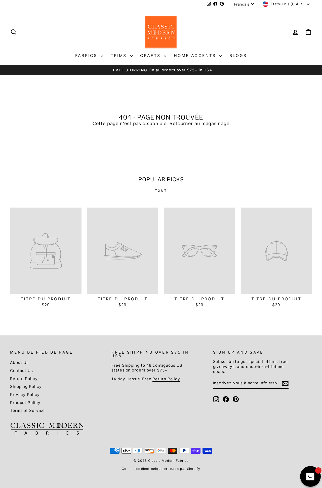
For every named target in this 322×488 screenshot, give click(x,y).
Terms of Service (27, 410)
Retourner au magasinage (199, 123)
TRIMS (120, 55)
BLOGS (238, 55)
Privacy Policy (25, 394)
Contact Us (21, 370)
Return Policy (24, 378)
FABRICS (87, 55)
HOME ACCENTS (196, 55)
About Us (19, 362)
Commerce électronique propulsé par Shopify (161, 469)
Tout (161, 190)
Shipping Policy (26, 386)
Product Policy (25, 402)
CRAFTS (151, 55)
